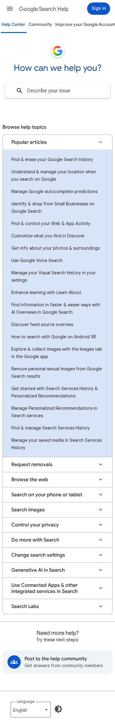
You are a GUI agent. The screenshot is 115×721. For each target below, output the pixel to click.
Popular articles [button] (29, 142)
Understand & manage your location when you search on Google (53, 175)
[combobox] (57, 90)
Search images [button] (28, 510)
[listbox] (30, 710)
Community (40, 24)
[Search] (19, 90)
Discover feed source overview (42, 324)
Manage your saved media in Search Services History (56, 443)
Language (25, 701)
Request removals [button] (31, 464)
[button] (9, 8)
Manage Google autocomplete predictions (54, 191)
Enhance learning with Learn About (46, 292)
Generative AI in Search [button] (38, 570)
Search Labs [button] (25, 606)
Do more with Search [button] (35, 540)
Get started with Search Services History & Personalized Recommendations (54, 392)
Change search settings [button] (38, 555)
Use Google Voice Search (37, 260)
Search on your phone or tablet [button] (46, 495)
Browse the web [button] (29, 480)
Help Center (13, 24)
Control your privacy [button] (35, 525)
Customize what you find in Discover (48, 236)
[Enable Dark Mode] (58, 709)
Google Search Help (44, 9)
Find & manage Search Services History (50, 428)
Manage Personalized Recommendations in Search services (54, 411)
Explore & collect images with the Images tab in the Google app (56, 352)
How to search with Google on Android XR (53, 337)
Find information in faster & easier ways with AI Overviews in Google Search (55, 308)
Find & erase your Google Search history (52, 159)
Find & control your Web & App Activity (50, 223)
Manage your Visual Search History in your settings (53, 276)
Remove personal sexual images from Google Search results (56, 372)
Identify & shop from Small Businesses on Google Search (52, 207)
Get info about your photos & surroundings (55, 248)
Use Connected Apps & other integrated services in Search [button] (44, 588)
